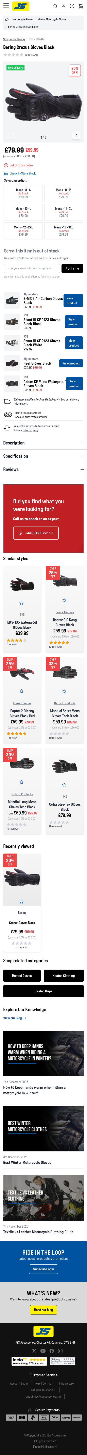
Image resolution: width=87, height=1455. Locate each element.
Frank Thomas (65, 612)
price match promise (36, 416)
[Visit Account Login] (63, 6)
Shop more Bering (14, 39)
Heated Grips (43, 991)
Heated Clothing (64, 975)
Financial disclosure (45, 1446)
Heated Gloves (22, 975)
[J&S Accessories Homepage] (20, 6)
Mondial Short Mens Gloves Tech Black (65, 713)
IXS (65, 796)
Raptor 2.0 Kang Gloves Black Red (22, 713)
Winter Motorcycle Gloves (52, 19)
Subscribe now (43, 1269)
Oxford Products (64, 703)
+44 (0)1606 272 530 (39, 533)
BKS (22, 614)
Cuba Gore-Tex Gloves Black (65, 807)
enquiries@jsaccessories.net (43, 1396)
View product (72, 300)
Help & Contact (43, 1383)
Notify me (72, 268)
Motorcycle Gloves (23, 19)
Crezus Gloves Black (22, 923)
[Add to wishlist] (22, 603)
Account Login (19, 1383)
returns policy (30, 430)
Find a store (66, 1383)
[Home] (7, 19)
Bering (22, 913)
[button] (76, 135)
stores (45, 426)
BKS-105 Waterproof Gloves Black (22, 625)
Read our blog (43, 1310)
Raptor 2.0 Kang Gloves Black (65, 622)
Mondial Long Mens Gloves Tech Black (22, 804)
